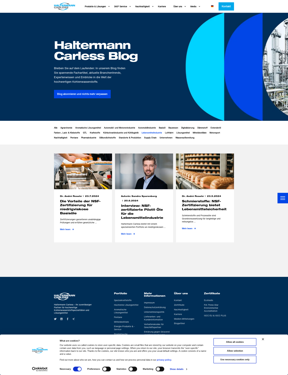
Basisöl (162, 127)
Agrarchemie (66, 127)
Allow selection (235, 350)
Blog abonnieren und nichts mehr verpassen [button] (82, 94)
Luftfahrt (169, 132)
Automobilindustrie (147, 127)
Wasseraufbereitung (185, 137)
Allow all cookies (235, 342)
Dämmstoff (202, 127)
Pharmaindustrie (88, 137)
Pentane (74, 137)
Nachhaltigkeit (60, 137)
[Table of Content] (283, 198)
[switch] (106, 369)
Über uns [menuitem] (177, 6)
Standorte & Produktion (130, 137)
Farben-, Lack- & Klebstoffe (67, 132)
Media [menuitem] (193, 6)
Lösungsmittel (183, 132)
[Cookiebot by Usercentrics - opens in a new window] (40, 369)
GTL (85, 132)
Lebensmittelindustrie (152, 132)
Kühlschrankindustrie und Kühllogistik (121, 132)
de (212, 6)
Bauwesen (173, 127)
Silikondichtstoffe (107, 137)
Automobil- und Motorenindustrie (119, 127)
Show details (176, 369)
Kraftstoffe (95, 132)
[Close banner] (263, 339)
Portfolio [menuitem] (120, 294)
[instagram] (67, 319)
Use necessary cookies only (234, 359)
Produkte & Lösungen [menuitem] (95, 6)
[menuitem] (109, 6)
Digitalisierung (187, 127)
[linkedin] (61, 319)
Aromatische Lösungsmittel (88, 127)
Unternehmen (166, 137)
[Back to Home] (64, 6)
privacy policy (164, 359)
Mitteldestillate (200, 132)
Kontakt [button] (226, 6)
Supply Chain (150, 137)
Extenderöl (216, 127)
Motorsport (215, 132)
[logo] (64, 296)
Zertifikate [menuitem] (212, 294)
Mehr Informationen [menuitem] (154, 295)
